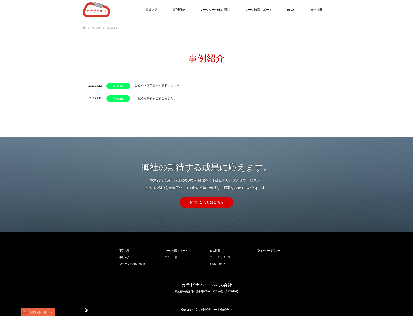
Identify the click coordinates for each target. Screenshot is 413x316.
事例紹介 (179, 9)
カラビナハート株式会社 (206, 285)
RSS (86, 309)
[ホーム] (84, 21)
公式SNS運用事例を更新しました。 (158, 85)
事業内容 (152, 9)
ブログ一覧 (171, 257)
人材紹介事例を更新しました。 (155, 98)
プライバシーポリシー (268, 250)
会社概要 (317, 9)
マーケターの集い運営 (215, 9)
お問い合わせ (217, 263)
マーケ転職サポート (258, 9)
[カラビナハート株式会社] (110, 9)
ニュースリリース (220, 257)
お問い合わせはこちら (206, 202)
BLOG (291, 9)
